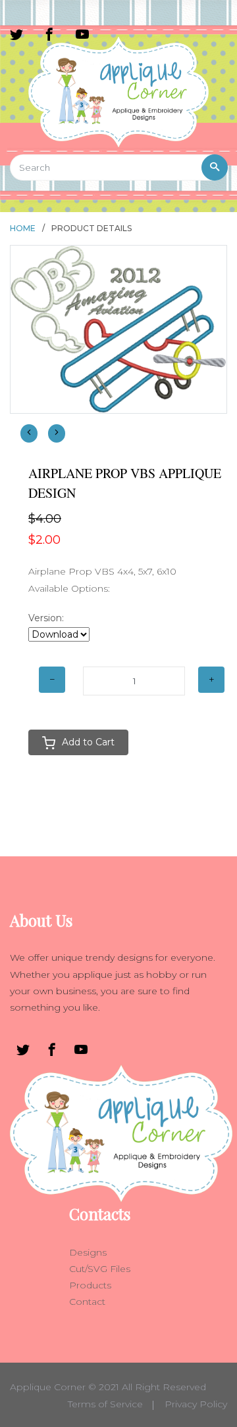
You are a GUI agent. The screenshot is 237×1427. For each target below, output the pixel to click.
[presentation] (29, 433)
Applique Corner (48, 1387)
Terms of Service (105, 1404)
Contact (87, 1301)
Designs (88, 1252)
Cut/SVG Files (99, 1269)
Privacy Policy (196, 1404)
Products (90, 1285)
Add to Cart (88, 742)
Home (23, 228)
